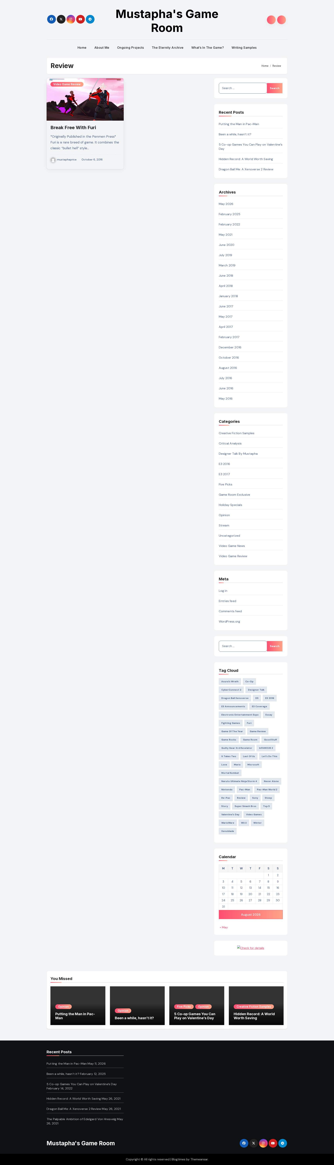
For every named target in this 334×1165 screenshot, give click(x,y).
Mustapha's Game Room (167, 21)
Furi (249, 723)
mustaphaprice (67, 159)
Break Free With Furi (73, 127)
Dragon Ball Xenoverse (235, 698)
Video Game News (232, 546)
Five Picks (226, 484)
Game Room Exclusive (234, 495)
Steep (268, 797)
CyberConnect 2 (231, 689)
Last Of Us (249, 756)
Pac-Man (244, 789)
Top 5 (266, 806)
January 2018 (228, 296)
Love (224, 764)
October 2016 (229, 358)
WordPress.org (229, 621)
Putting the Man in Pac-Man (239, 124)
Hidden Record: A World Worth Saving (246, 159)
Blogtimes (178, 1159)
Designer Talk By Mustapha (238, 454)
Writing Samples (244, 47)
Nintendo (227, 789)
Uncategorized (229, 536)
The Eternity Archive (168, 47)
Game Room (250, 739)
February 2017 (229, 337)
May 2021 (226, 235)
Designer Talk (256, 689)
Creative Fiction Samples (237, 433)
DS (256, 698)
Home (82, 47)
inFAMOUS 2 (266, 748)
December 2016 (230, 347)
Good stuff (270, 739)
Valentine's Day (230, 814)
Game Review (258, 731)
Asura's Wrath (230, 681)
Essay (268, 714)
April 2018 (226, 286)
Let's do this (269, 756)
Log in (223, 591)
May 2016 (226, 399)
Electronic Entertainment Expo (240, 714)
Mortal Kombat (230, 772)
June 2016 (226, 388)
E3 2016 (224, 464)
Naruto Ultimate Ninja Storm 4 (239, 781)
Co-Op (249, 681)
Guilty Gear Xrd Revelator (236, 748)
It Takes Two (228, 756)
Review (241, 797)
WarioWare (227, 822)
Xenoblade (227, 831)
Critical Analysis (230, 443)
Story (224, 806)
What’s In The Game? (207, 47)
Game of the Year (232, 731)
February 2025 (229, 214)
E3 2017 (224, 474)
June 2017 (226, 306)
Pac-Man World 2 (267, 789)
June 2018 (226, 276)
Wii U (244, 822)
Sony (255, 797)
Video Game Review (67, 84)
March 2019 (227, 265)
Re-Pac (225, 797)
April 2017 (226, 327)
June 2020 (226, 245)
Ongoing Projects (130, 47)
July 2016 (225, 378)
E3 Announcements (233, 706)
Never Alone (271, 781)
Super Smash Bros (245, 806)
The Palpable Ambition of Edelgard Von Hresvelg (81, 1119)
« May (224, 927)
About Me (101, 47)
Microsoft (253, 764)
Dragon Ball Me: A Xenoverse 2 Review (246, 169)
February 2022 (229, 224)
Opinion (224, 515)
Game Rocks (228, 739)
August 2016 (228, 368)
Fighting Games (230, 723)
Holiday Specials (230, 505)
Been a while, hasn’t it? (235, 134)
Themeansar (199, 1159)
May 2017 (226, 317)
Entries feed (227, 601)
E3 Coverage (259, 706)
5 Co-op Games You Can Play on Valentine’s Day (194, 1016)
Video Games (254, 814)
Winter (257, 822)
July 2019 (225, 255)
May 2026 (226, 204)
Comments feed (230, 611)
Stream (224, 525)
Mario (237, 764)
